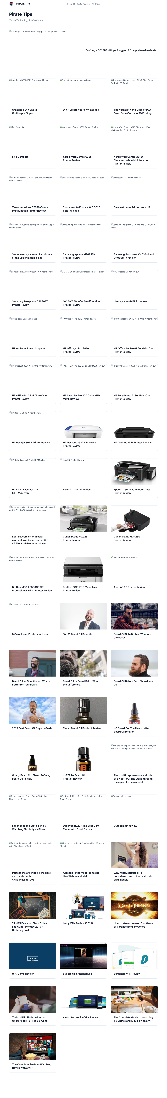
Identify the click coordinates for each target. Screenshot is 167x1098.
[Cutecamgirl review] (134, 814)
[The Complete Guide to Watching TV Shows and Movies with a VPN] (134, 1005)
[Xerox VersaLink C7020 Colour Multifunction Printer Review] (32, 195)
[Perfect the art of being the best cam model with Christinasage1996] (32, 863)
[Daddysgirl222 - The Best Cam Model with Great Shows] (83, 814)
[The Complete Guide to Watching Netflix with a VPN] (32, 1053)
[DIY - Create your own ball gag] (83, 98)
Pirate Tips (23, 3)
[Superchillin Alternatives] (83, 960)
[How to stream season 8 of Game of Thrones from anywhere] (134, 913)
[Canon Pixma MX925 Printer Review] (83, 527)
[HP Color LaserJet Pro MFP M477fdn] (32, 478)
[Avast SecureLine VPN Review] (83, 1005)
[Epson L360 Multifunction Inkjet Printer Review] (134, 478)
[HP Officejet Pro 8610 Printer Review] (83, 337)
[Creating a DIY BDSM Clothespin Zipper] (32, 98)
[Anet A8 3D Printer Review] (134, 575)
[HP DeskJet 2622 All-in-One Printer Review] (83, 431)
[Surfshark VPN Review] (134, 960)
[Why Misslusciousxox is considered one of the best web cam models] (134, 863)
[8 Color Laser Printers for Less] (32, 622)
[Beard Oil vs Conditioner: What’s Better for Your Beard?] (32, 669)
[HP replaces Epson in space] (32, 337)
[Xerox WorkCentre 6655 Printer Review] (83, 147)
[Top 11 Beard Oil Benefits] (83, 622)
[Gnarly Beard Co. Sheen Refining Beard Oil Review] (32, 765)
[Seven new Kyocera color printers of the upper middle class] (32, 242)
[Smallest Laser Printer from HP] (134, 195)
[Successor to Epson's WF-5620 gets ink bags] (83, 195)
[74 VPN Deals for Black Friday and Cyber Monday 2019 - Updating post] (32, 913)
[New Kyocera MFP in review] (134, 289)
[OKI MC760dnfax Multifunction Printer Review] (83, 289)
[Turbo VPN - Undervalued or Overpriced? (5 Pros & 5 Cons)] (32, 1005)
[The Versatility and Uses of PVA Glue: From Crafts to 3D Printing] (134, 98)
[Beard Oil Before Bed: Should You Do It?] (134, 669)
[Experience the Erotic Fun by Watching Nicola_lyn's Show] (32, 814)
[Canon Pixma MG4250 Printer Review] (134, 527)
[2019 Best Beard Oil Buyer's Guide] (32, 716)
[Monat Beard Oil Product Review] (83, 716)
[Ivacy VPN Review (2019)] (83, 913)
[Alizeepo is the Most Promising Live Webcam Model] (83, 863)
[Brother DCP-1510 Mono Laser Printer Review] (83, 575)
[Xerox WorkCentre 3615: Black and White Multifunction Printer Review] (134, 147)
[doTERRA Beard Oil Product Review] (83, 765)
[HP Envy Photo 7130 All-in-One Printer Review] (134, 384)
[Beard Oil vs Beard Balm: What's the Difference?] (83, 669)
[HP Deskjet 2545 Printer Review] (134, 431)
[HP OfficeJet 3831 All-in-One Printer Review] (32, 384)
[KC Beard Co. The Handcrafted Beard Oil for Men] (134, 716)
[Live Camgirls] (32, 147)
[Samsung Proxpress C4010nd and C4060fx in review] (134, 242)
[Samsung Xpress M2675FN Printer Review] (83, 242)
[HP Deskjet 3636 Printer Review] (32, 431)
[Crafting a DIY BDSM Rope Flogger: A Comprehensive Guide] (83, 50)
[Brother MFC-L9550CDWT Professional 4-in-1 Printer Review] (32, 575)
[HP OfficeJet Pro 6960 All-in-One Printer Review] (134, 337)
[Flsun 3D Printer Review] (83, 478)
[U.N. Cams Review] (32, 960)
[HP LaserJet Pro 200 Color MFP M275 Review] (83, 384)
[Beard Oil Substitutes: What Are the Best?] (134, 622)
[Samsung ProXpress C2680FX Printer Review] (32, 289)
